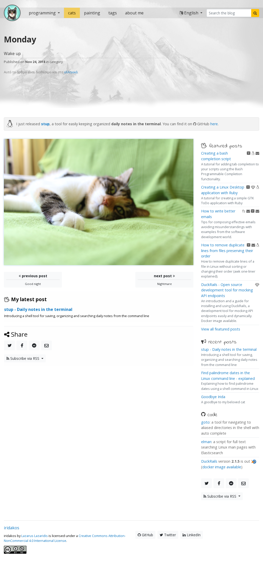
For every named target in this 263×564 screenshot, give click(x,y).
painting (92, 13)
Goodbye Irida (213, 396)
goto (205, 422)
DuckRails (209, 461)
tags (112, 13)
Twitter (169, 534)
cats (72, 13)
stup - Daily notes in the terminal (229, 349)
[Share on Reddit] (34, 345)
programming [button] (43, 13)
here (214, 123)
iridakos (11, 528)
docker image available (221, 466)
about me (134, 13)
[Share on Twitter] (9, 345)
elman (206, 441)
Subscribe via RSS (24, 358)
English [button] (191, 13)
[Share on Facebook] (21, 345)
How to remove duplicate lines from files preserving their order (227, 250)
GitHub (147, 534)
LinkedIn (193, 534)
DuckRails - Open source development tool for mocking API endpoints (227, 290)
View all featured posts (220, 329)
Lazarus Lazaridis (34, 535)
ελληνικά (71, 72)
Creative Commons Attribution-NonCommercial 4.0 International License (65, 538)
